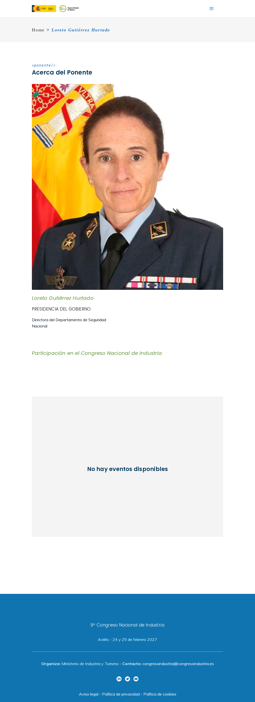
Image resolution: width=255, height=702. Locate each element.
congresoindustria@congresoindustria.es (178, 663)
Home (38, 29)
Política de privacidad (121, 694)
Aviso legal (88, 694)
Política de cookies (159, 694)
